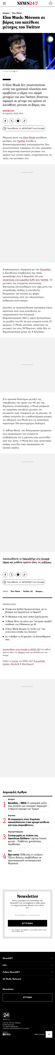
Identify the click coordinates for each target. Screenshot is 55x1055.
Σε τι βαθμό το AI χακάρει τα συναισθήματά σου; (28, 638)
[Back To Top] (49, 1034)
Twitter (21, 141)
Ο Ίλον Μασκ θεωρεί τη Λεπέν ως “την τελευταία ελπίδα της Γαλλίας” (25, 630)
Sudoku (6, 664)
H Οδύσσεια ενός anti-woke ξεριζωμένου (26, 616)
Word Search (27, 664)
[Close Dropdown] (51, 958)
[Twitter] (11, 120)
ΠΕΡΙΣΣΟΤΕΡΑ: (9, 604)
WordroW (15, 664)
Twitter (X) (28, 591)
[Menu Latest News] (50, 3)
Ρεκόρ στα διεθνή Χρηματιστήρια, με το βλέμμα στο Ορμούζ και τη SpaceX (26, 611)
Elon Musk (29, 138)
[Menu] (4, 3)
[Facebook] (5, 120)
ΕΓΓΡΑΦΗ (27, 997)
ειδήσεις (21, 652)
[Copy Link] (24, 120)
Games (15, 661)
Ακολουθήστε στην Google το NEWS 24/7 (22, 649)
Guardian (45, 269)
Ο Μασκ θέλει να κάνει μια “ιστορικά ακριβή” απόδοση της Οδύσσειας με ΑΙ (28, 623)
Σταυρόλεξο (39, 661)
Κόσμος (6, 13)
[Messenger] (18, 120)
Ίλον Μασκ (17, 13)
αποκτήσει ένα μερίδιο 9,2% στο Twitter (25, 280)
